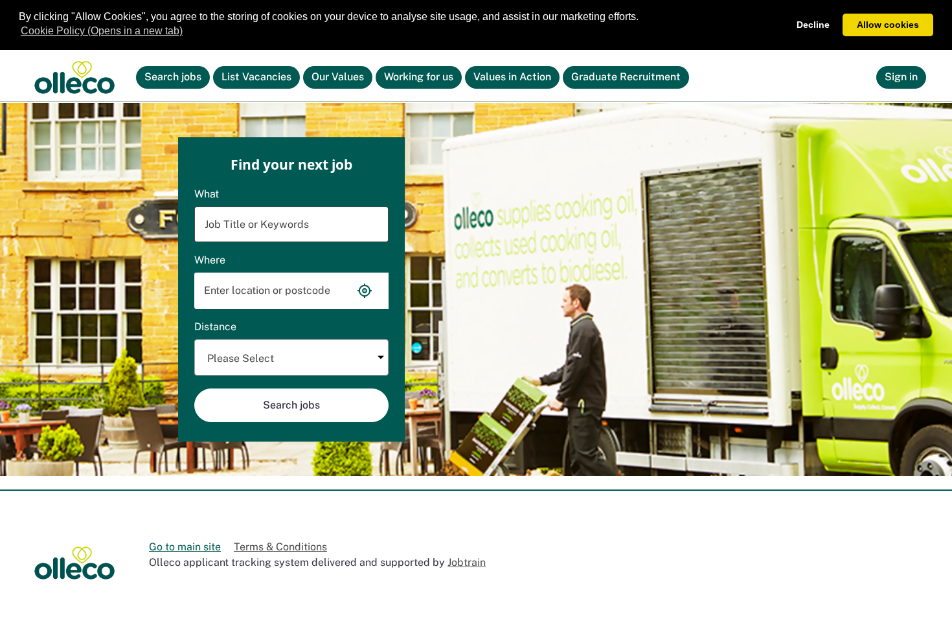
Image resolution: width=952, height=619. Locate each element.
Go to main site (185, 547)
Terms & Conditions (280, 547)
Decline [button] (813, 24)
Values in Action (512, 77)
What (206, 194)
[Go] (74, 77)
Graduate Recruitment (626, 77)
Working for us (418, 77)
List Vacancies (260, 79)
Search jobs (177, 79)
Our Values (338, 77)
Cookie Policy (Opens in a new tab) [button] (102, 30)
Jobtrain (467, 562)
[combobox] (291, 357)
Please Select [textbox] (240, 358)
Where (209, 260)
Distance (215, 327)
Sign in (901, 77)
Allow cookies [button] (888, 24)
